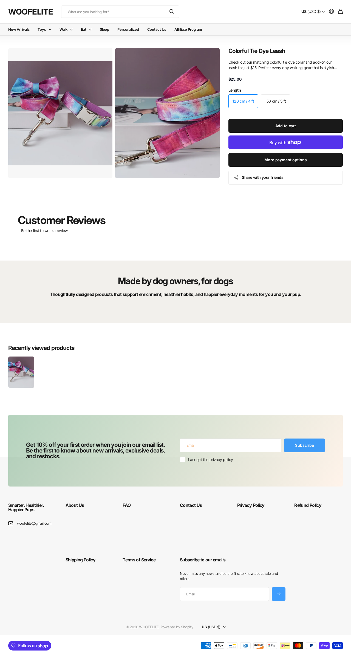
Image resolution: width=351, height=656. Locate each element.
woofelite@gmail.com (34, 523)
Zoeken (172, 11)
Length (234, 90)
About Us (75, 505)
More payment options (285, 159)
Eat (83, 29)
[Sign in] (331, 11)
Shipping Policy (80, 559)
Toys (42, 29)
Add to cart (285, 125)
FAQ (127, 505)
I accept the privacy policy (210, 459)
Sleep (104, 29)
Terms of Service (139, 559)
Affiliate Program (188, 29)
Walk (63, 29)
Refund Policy (307, 505)
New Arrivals (18, 29)
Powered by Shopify (177, 627)
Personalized (128, 29)
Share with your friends (262, 177)
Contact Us (156, 29)
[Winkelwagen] (340, 11)
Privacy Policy (251, 505)
